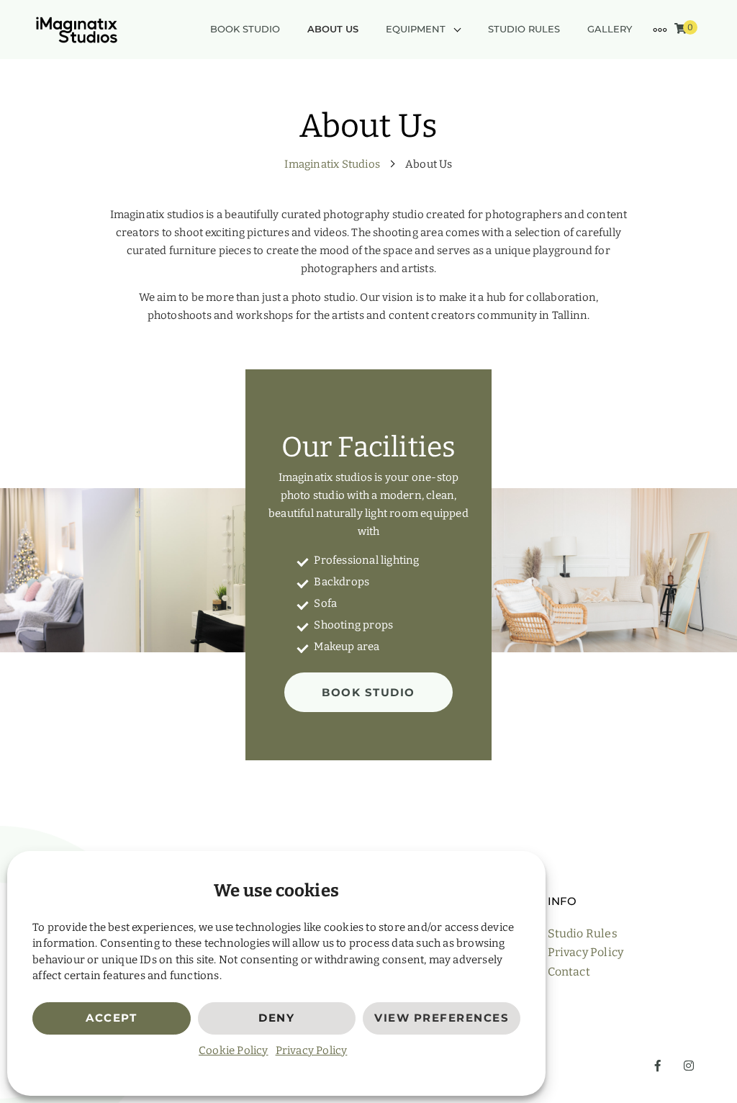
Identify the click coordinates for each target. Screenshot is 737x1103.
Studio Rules (524, 29)
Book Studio (245, 29)
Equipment (416, 29)
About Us (332, 29)
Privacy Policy (312, 1050)
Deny (276, 1018)
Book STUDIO (368, 692)
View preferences (441, 1018)
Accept (111, 1018)
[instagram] (686, 1066)
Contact (569, 971)
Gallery (609, 29)
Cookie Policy (233, 1050)
